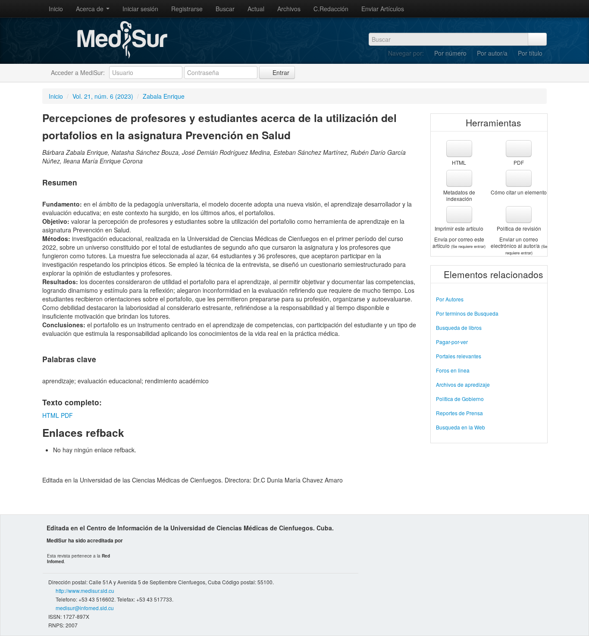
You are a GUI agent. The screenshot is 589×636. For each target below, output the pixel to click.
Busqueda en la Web (460, 427)
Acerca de (90, 8)
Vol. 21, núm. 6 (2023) (102, 96)
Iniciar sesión (140, 8)
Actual (256, 8)
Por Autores (450, 299)
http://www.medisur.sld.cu (85, 590)
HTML (50, 415)
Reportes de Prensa (459, 413)
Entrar (280, 72)
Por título (530, 53)
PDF (67, 415)
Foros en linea (453, 370)
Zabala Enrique (164, 96)
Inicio (56, 8)
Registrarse (187, 8)
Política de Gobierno (460, 398)
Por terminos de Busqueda (467, 313)
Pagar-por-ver (452, 341)
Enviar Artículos (382, 8)
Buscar (225, 8)
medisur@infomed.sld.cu (85, 607)
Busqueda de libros (459, 327)
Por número (450, 53)
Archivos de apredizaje (463, 384)
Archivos (289, 8)
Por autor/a (492, 53)
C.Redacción (330, 8)
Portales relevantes (458, 356)
